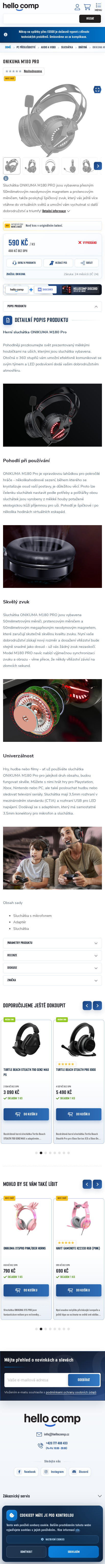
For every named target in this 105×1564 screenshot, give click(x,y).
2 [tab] (41, 1153)
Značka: (15, 274)
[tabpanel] (26, 1080)
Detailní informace (54, 211)
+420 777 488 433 (57, 1443)
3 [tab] (45, 1153)
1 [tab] (36, 1153)
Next (97, 1005)
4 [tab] (50, 1153)
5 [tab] (55, 1153)
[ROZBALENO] (26, 1039)
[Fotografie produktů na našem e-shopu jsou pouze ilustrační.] (6, 178)
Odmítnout (26, 1551)
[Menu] (98, 6)
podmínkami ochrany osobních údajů (71, 1392)
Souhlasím (74, 1551)
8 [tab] (68, 1153)
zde (77, 1530)
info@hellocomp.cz (56, 1434)
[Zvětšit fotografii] (97, 89)
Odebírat (84, 1380)
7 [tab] (64, 1153)
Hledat (90, 18)
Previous (87, 1005)
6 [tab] (59, 1153)
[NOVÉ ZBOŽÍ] (26, 1218)
